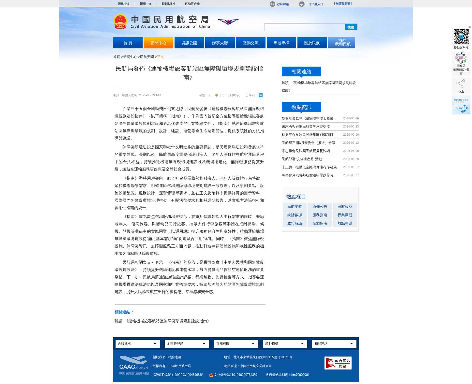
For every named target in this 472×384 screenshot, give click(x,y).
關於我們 (159, 357)
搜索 (351, 27)
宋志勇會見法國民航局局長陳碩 (306, 151)
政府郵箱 (283, 4)
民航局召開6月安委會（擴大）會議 (308, 143)
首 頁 (127, 43)
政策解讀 (294, 223)
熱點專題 (345, 223)
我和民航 (343, 44)
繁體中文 (146, 3)
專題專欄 (281, 43)
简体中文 (124, 3)
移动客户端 (192, 3)
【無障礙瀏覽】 (343, 3)
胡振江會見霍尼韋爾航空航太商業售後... (310, 118)
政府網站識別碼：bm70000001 (288, 375)
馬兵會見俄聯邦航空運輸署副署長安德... (310, 175)
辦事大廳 (220, 43)
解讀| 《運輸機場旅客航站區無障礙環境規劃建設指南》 (163, 321)
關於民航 (312, 43)
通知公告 (319, 206)
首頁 (116, 57)
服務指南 (319, 215)
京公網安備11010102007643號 (235, 375)
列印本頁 (234, 95)
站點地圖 (174, 357)
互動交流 (251, 43)
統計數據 (294, 215)
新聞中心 (158, 43)
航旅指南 (319, 223)
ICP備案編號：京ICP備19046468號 (178, 375)
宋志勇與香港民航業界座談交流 (306, 126)
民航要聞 (147, 57)
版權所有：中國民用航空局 (172, 366)
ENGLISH (168, 3)
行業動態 (345, 215)
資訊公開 (189, 43)
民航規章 (345, 206)
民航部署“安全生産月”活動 (302, 159)
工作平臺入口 (314, 4)
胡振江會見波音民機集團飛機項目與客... (310, 135)
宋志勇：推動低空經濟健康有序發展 (309, 167)
